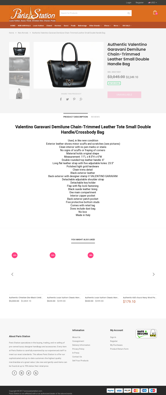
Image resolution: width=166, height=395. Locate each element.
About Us (76, 337)
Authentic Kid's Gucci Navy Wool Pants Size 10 (143, 297)
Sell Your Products (80, 361)
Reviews (95, 116)
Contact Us (77, 357)
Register (140, 2)
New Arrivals (23, 33)
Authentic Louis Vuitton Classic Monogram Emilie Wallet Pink (74, 297)
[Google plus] (81, 99)
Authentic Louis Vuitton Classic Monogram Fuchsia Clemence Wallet (116, 297)
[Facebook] (61, 99)
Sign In (113, 337)
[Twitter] (67, 99)
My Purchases (116, 345)
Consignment (78, 341)
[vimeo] (74, 99)
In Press (75, 353)
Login (128, 2)
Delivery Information (81, 345)
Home (11, 33)
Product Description (75, 116)
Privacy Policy (78, 349)
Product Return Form (119, 349)
